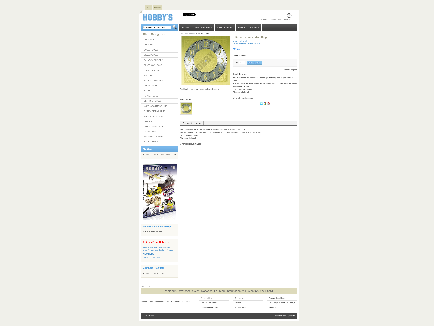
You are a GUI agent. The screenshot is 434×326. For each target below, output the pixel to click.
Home (182, 33)
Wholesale (273, 307)
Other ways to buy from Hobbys (282, 303)
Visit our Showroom (209, 303)
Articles (241, 27)
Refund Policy (240, 307)
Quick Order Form (225, 27)
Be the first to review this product (246, 44)
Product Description (192, 123)
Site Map (186, 302)
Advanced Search (162, 302)
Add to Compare (290, 70)
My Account (276, 19)
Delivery (238, 303)
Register (157, 7)
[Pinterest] (268, 104)
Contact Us (176, 302)
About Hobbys (206, 298)
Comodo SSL (146, 286)
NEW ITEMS (148, 254)
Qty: (237, 62)
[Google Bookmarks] (265, 104)
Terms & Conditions (277, 298)
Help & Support (289, 19)
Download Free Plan (151, 257)
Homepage (186, 27)
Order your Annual (203, 27)
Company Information (209, 307)
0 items (264, 19)
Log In (148, 7)
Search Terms (147, 302)
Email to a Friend (240, 41)
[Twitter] (261, 104)
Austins (292, 316)
